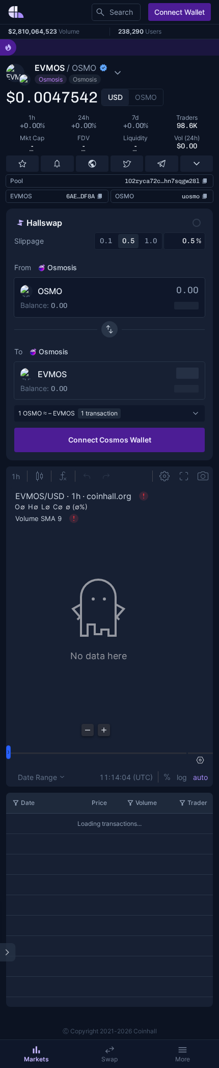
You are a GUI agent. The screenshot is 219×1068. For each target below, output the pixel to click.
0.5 (128, 241)
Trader (197, 802)
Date (28, 802)
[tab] (115, 97)
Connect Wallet (179, 12)
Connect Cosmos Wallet (109, 439)
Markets (36, 1059)
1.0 (151, 241)
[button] (86, 73)
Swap (109, 1059)
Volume (146, 802)
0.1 (106, 241)
